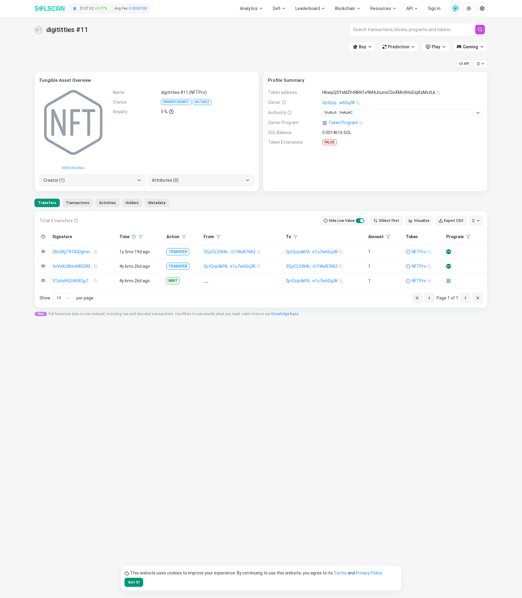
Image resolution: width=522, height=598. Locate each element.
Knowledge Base (284, 314)
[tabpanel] (261, 259)
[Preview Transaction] (43, 251)
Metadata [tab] (157, 203)
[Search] (480, 29)
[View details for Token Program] (448, 280)
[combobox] (63, 298)
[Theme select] (468, 8)
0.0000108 (138, 8)
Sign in (434, 8)
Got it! (134, 582)
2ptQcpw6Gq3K (338, 102)
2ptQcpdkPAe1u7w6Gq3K (312, 251)
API (466, 64)
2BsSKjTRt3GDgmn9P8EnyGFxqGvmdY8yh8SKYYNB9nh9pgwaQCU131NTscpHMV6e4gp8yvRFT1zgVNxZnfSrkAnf (73, 251)
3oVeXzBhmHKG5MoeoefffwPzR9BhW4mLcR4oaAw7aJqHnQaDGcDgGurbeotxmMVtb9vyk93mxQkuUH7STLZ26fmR (73, 266)
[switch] (360, 220)
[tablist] (101, 203)
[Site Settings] (482, 8)
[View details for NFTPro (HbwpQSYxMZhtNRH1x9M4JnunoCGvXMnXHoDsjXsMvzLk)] (408, 251)
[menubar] (348, 8)
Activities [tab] (107, 203)
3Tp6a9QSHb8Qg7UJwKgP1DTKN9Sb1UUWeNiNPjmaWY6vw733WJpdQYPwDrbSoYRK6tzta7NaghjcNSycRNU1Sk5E (73, 280)
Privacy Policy (369, 573)
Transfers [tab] (47, 203)
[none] (453, 8)
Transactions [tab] (77, 203)
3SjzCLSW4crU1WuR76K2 (230, 251)
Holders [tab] (132, 203)
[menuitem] (251, 8)
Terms (340, 573)
